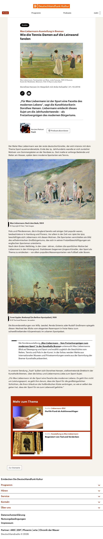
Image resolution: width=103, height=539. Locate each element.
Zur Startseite (14, 468)
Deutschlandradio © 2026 (15, 534)
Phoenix (28, 530)
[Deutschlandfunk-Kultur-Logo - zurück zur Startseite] (51, 6)
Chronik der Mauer (49, 530)
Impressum (7, 522)
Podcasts (67, 13)
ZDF (19, 530)
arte (36, 530)
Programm (36, 13)
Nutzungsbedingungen (13, 518)
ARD (13, 530)
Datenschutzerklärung (13, 514)
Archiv (25, 25)
